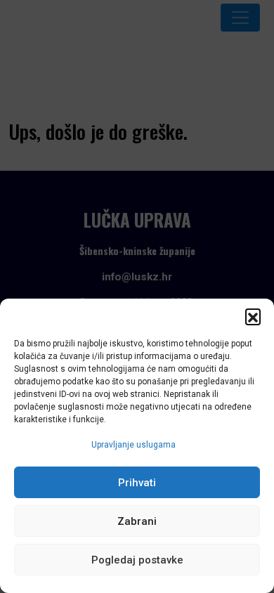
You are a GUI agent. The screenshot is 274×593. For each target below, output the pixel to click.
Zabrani (137, 521)
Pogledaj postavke (137, 560)
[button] (253, 316)
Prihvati (137, 482)
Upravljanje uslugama (133, 445)
